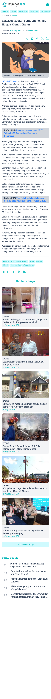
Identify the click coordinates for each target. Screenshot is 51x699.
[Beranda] (13, 5)
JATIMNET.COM (9, 81)
